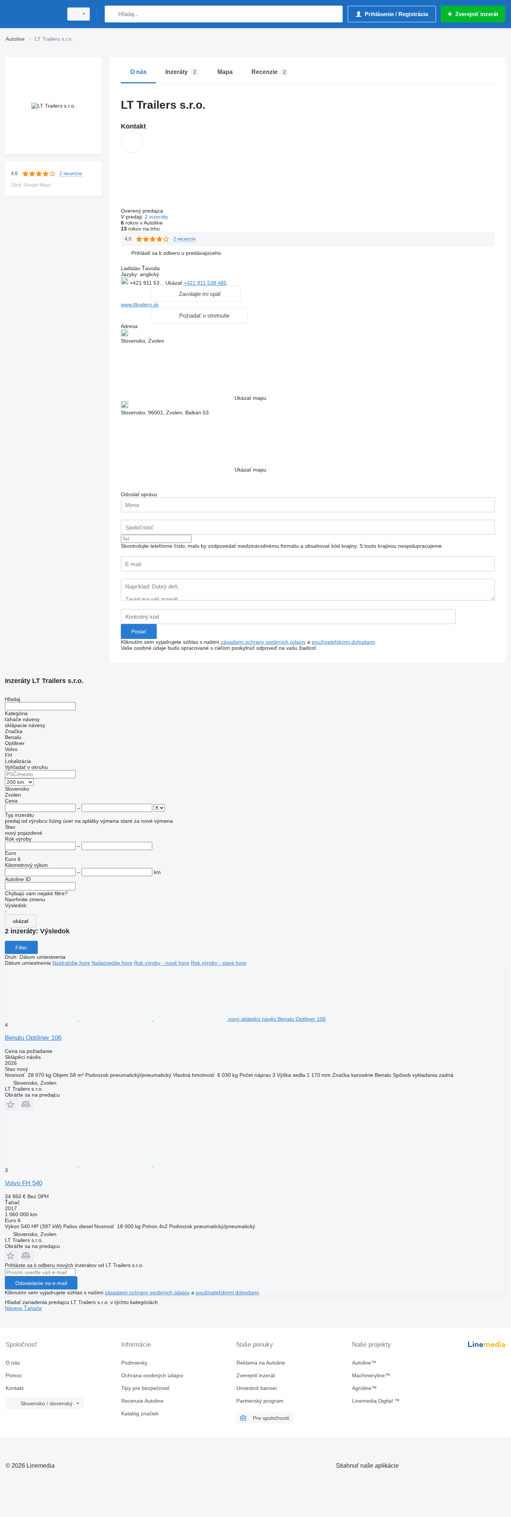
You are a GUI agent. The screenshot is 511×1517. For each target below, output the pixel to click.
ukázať (21, 921)
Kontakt (15, 1388)
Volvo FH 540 (23, 1183)
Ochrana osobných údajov (152, 1375)
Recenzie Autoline (142, 1401)
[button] (176, 252)
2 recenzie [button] (70, 173)
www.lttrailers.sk (140, 305)
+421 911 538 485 (205, 283)
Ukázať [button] (174, 283)
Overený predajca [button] (143, 211)
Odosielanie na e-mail (41, 1283)
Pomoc (14, 1375)
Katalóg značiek (140, 1413)
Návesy (14, 1308)
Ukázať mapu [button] (250, 398)
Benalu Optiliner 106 (33, 1037)
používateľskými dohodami (343, 642)
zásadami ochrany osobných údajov (263, 642)
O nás (13, 1363)
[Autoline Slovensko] (32, 14)
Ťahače (33, 1308)
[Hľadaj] (112, 14)
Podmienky (134, 1363)
